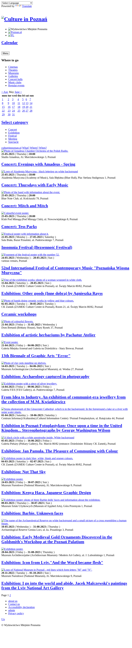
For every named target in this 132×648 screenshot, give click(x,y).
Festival (12, 135)
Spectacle (13, 141)
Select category (14, 122)
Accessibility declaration (21, 607)
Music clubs (14, 82)
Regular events (16, 85)
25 (19, 110)
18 (19, 106)
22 (3, 110)
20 (27, 106)
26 (23, 110)
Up (3, 619)
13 (27, 103)
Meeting (12, 138)
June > (18, 92)
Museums (13, 73)
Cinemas (13, 66)
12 (23, 103)
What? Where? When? (34, 147)
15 (3, 106)
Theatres (13, 70)
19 (23, 106)
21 (31, 106)
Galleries (13, 76)
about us (12, 601)
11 (19, 103)
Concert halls (15, 79)
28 (31, 110)
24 (13, 110)
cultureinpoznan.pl (11, 147)
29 (3, 114)
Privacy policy (16, 613)
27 (27, 110)
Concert (12, 129)
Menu (5, 53)
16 (9, 106)
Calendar (9, 42)
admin (11, 610)
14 (31, 103)
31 (13, 114)
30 (9, 114)
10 (13, 103)
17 (13, 106)
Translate (27, 6)
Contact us (14, 604)
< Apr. (4, 92)
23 (9, 110)
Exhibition (14, 132)
